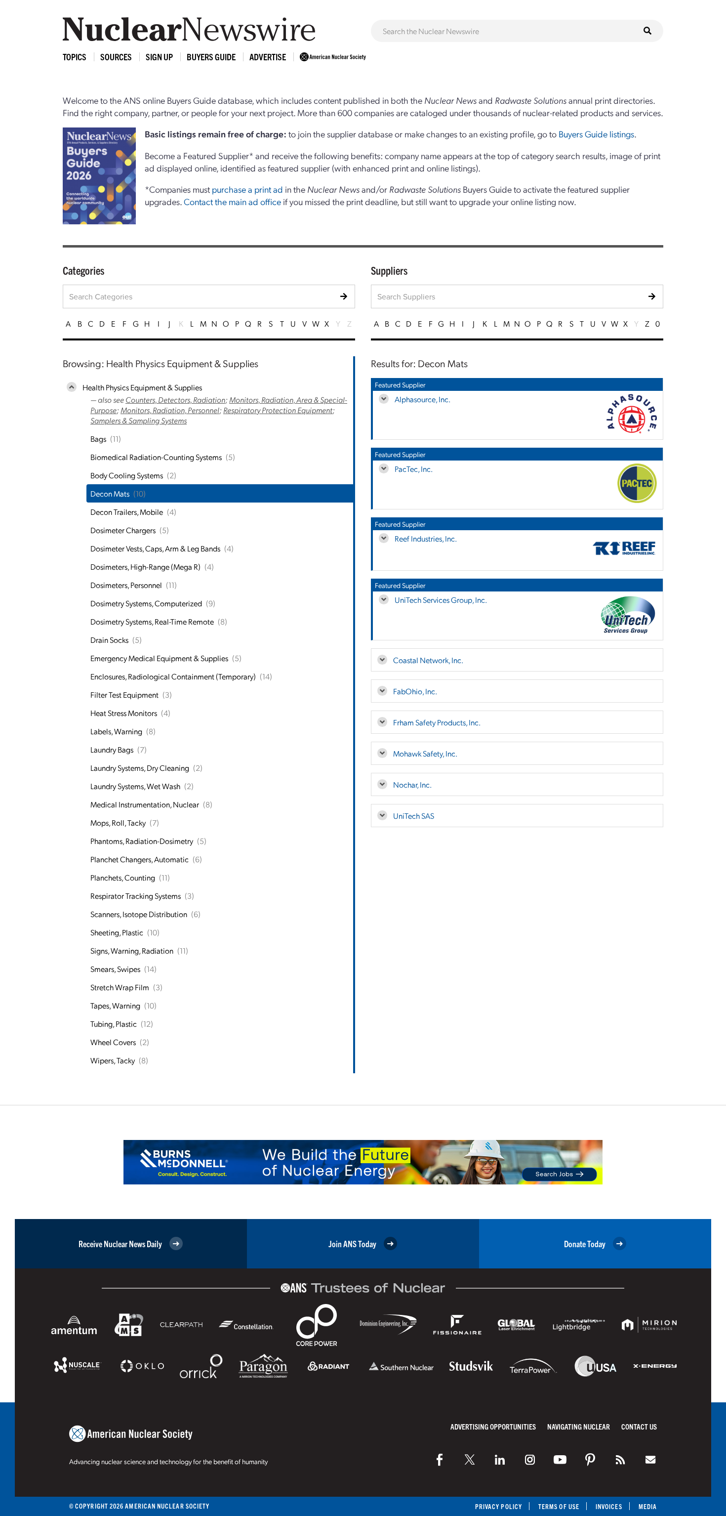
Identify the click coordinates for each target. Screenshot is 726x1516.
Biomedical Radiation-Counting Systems (156, 457)
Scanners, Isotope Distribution (138, 914)
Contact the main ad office (232, 201)
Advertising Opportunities (493, 1426)
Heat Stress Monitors (123, 713)
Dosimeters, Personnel (126, 585)
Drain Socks (109, 639)
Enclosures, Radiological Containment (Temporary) (173, 676)
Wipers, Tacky (112, 1060)
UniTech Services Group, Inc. (441, 599)
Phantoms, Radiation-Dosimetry (141, 841)
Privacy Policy (498, 1506)
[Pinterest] (590, 1459)
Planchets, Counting (122, 877)
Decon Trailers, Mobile (126, 511)
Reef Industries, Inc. (426, 538)
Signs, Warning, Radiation (131, 950)
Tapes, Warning (115, 1005)
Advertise (267, 56)
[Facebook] (439, 1459)
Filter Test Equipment (124, 694)
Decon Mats (109, 493)
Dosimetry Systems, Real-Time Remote (152, 621)
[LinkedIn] (499, 1459)
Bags (98, 438)
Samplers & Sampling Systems (138, 420)
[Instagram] (530, 1459)
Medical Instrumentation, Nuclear (144, 804)
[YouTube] (560, 1459)
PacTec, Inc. (414, 468)
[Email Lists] (650, 1459)
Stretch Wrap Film (119, 987)
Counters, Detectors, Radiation (175, 399)
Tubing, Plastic (113, 1023)
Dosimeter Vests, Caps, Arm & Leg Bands (155, 548)
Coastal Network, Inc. (428, 660)
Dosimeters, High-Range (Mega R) (145, 566)
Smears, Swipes (115, 969)
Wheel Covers (113, 1042)
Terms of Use (558, 1506)
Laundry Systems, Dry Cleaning (139, 767)
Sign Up (159, 56)
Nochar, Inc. (412, 784)
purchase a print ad (247, 189)
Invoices (609, 1506)
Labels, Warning (116, 731)
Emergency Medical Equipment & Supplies (159, 658)
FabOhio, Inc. (415, 691)
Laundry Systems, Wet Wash (135, 786)
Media (648, 1506)
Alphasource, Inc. (422, 399)
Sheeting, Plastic (116, 932)
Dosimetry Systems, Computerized (146, 603)
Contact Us (639, 1426)
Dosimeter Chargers (123, 530)
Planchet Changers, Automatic (139, 859)
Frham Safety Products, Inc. (437, 722)
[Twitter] (469, 1459)
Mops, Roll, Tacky (118, 822)
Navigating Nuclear (578, 1426)
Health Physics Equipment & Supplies (142, 387)
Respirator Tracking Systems (135, 895)
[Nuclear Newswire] (620, 1459)
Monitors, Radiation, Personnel (170, 410)
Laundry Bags (111, 749)
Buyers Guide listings (596, 133)
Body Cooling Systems (126, 475)
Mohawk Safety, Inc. (425, 753)
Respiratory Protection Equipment (277, 410)
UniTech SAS (413, 815)
